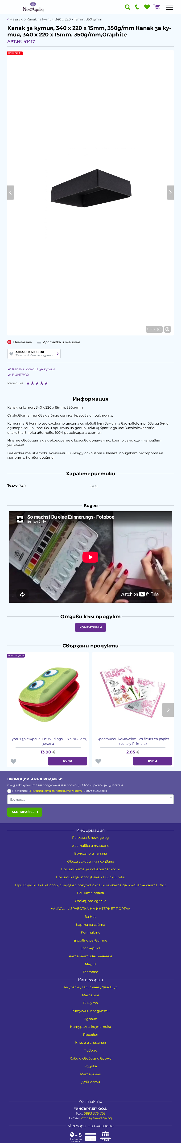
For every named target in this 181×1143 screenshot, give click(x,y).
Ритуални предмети (90, 1011)
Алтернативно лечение (90, 956)
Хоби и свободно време (90, 1058)
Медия (90, 964)
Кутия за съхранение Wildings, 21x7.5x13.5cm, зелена (48, 741)
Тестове (90, 972)
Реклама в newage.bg (90, 838)
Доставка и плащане (90, 845)
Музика (90, 1066)
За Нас (90, 916)
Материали (90, 1074)
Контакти (90, 932)
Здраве (90, 1019)
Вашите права (90, 893)
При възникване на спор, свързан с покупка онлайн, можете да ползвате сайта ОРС (90, 885)
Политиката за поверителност (56, 790)
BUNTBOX (20, 375)
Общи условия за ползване (90, 861)
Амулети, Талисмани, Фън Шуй (91, 987)
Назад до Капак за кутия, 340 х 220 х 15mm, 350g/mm (56, 19)
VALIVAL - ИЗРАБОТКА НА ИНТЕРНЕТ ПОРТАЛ (90, 909)
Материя (90, 995)
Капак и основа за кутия (33, 369)
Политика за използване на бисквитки (90, 877)
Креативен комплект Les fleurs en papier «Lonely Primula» (133, 741)
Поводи (90, 1050)
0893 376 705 (95, 1113)
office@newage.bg (96, 1118)
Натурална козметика (90, 1027)
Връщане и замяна (90, 853)
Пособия (90, 1035)
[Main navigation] (169, 7)
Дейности (90, 1082)
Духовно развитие (90, 940)
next (168, 710)
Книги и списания (90, 1042)
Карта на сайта (90, 924)
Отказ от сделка (90, 901)
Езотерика (90, 948)
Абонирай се (23, 812)
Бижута (90, 1003)
